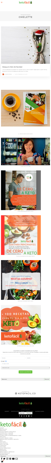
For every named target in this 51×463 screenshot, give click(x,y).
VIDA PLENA (3, 446)
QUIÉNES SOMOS (39, 411)
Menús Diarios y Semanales (7, 451)
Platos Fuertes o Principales (8, 431)
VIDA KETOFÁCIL (4, 443)
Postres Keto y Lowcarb (6, 432)
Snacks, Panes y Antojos (6, 434)
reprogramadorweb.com (0, 397)
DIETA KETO (3, 441)
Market (7, 411)
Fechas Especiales (5, 453)
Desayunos (3, 430)
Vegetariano (3, 450)
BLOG (22, 411)
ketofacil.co (27, 393)
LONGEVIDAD (3, 445)
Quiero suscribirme (25, 372)
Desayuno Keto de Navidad (12, 67)
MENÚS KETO (29, 411)
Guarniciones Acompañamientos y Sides (10, 435)
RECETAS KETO (15, 411)
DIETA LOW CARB (4, 444)
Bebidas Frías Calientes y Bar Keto (9, 439)
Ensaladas (3, 436)
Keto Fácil (9, 74)
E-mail (2, 361)
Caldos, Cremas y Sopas (6, 438)
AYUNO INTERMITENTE (5, 448)
